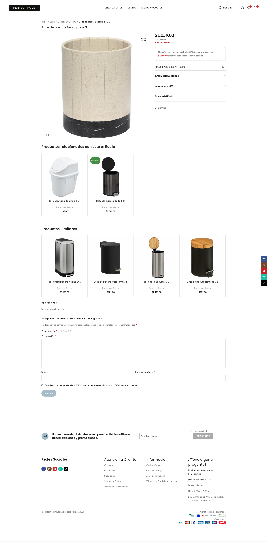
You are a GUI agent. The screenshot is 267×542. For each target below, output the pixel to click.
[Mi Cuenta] (242, 8)
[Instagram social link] (49, 469)
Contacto (109, 465)
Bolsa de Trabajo (154, 470)
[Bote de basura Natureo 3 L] (202, 257)
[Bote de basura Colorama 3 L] (110, 257)
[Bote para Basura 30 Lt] (156, 257)
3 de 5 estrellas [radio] (66, 331)
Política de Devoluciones (116, 486)
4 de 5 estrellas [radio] (68, 331)
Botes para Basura (67, 21)
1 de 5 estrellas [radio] (61, 331)
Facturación (110, 470)
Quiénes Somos (154, 465)
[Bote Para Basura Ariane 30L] (64, 257)
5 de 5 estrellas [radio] (71, 331)
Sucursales (109, 475)
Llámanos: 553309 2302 (199, 479)
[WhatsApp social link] (60, 469)
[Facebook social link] (43, 469)
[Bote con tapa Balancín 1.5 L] (64, 176)
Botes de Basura (64, 288)
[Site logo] (24, 7)
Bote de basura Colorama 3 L (110, 281)
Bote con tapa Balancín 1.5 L (64, 201)
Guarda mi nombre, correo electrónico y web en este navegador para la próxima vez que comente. (91, 385)
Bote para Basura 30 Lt (157, 281)
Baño (52, 21)
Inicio (44, 21)
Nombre (46, 371)
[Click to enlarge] (47, 135)
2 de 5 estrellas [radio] (64, 331)
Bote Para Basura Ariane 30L (65, 281)
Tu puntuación (49, 331)
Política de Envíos (112, 481)
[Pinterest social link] (55, 469)
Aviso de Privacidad (155, 475)
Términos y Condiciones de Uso (161, 481)
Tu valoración (48, 336)
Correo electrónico (145, 371)
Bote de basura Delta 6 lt (110, 201)
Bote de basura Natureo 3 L (202, 281)
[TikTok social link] (66, 469)
